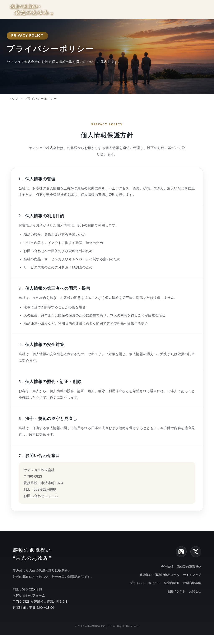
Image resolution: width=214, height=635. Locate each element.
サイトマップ (192, 574)
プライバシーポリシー (145, 583)
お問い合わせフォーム (41, 496)
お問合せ (195, 591)
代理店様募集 (192, 583)
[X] (195, 551)
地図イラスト (176, 591)
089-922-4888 (45, 489)
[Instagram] (181, 551)
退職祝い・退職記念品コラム (159, 574)
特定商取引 (171, 583)
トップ (13, 98)
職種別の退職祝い (189, 566)
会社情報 (167, 566)
